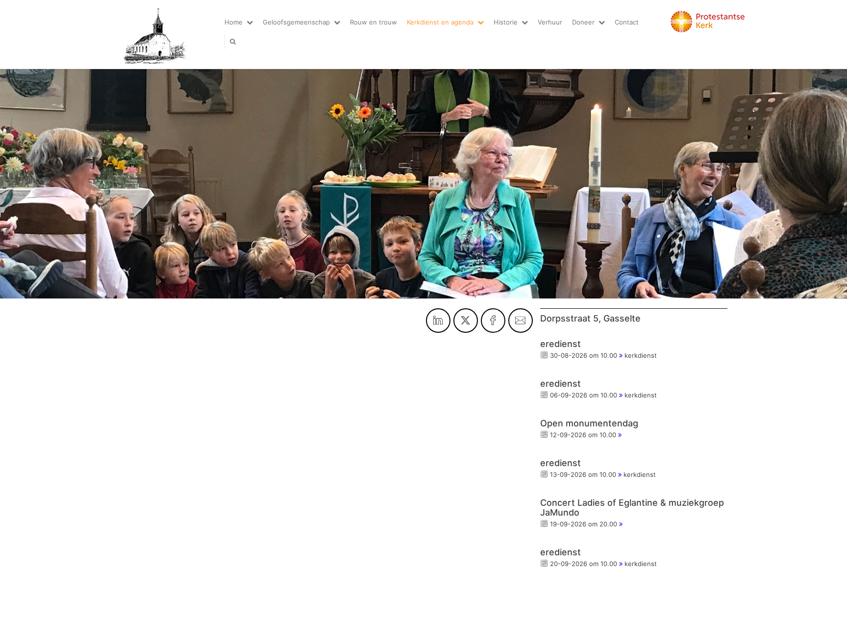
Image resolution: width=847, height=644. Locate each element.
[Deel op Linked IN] (438, 320)
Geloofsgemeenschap (296, 22)
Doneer (583, 22)
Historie (506, 22)
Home (233, 22)
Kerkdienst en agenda (440, 22)
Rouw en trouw (373, 22)
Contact (627, 22)
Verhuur (550, 22)
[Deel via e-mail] (520, 320)
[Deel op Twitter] (465, 320)
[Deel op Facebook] (493, 320)
